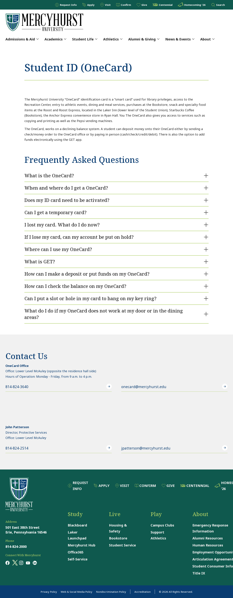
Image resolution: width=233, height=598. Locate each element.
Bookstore (118, 538)
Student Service (122, 545)
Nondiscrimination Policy (111, 591)
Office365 (75, 552)
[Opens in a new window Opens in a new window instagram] (21, 562)
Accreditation (142, 591)
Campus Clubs (162, 525)
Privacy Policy (49, 591)
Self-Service (78, 559)
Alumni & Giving (142, 39)
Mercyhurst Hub (81, 545)
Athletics (111, 39)
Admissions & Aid (20, 39)
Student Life (83, 39)
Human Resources (207, 545)
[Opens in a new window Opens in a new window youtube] (28, 563)
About (205, 39)
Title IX (198, 573)
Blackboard (77, 525)
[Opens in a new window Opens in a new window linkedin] (35, 562)
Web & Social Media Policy (76, 591)
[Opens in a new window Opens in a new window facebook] (7, 562)
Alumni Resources (207, 538)
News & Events (178, 39)
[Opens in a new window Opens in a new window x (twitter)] (14, 562)
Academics (54, 39)
